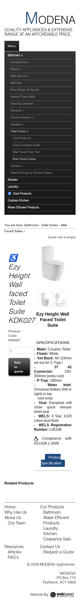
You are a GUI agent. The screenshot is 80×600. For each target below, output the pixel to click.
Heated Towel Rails (22, 97)
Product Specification (51, 460)
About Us (12, 518)
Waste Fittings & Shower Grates (31, 173)
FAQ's (13, 558)
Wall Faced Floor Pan (26, 152)
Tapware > (17, 124)
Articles (14, 552)
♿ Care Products (20, 193)
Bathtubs (16, 83)
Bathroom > (15, 55)
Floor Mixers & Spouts (24, 90)
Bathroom (31, 225)
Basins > (16, 69)
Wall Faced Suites (24, 159)
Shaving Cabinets (21, 104)
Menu (12, 46)
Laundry (13, 187)
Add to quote (18, 367)
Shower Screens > (22, 117)
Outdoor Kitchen (18, 200)
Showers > (17, 111)
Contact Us (50, 547)
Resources (14, 547)
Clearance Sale (57, 540)
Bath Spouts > (19, 76)
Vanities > (16, 166)
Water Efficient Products (23, 207)
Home (9, 507)
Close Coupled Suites (27, 145)
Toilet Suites (49, 225)
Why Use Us (15, 513)
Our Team (17, 523)
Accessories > (19, 62)
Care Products (22, 138)
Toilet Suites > (19, 131)
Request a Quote (58, 552)
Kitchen (13, 180)
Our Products (52, 507)
